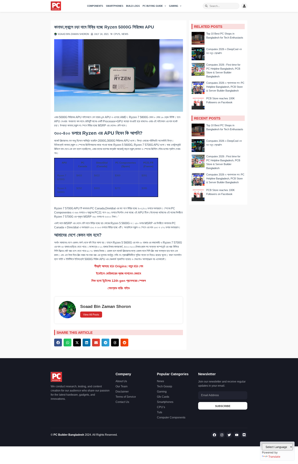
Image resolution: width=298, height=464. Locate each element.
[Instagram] (221, 435)
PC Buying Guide (153, 6)
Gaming (173, 6)
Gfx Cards (163, 396)
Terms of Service (126, 396)
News (125, 34)
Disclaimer (122, 391)
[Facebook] (214, 435)
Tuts (159, 412)
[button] (58, 342)
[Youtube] (236, 435)
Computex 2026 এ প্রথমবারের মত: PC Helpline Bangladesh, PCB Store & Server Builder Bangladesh (225, 86)
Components (95, 6)
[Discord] (244, 435)
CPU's (117, 34)
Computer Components (171, 417)
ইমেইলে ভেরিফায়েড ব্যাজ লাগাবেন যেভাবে (118, 273)
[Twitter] (229, 435)
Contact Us (122, 401)
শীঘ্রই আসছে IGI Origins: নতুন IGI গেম (118, 266)
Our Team (121, 386)
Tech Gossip (164, 386)
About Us (121, 381)
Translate (274, 456)
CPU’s (161, 407)
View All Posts (91, 314)
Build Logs (133, 6)
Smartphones (114, 6)
